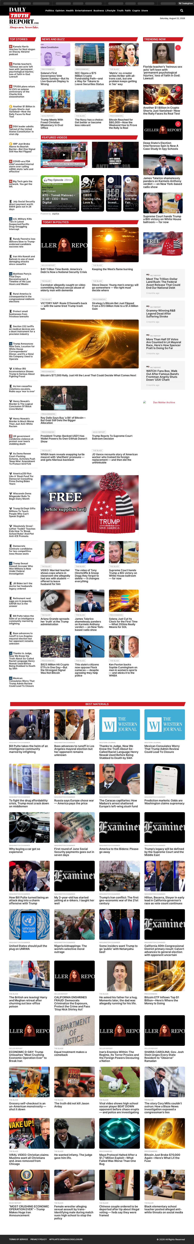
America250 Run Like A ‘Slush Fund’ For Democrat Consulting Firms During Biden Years (21, 478)
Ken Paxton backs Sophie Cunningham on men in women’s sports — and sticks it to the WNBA (123, 670)
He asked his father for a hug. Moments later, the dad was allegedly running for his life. (118, 1000)
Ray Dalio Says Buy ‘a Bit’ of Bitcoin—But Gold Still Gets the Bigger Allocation (63, 420)
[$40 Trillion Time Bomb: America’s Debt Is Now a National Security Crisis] (64, 244)
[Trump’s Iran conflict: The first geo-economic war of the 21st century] (119, 876)
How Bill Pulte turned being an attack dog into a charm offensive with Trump (28, 900)
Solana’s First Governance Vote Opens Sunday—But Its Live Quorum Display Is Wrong (55, 79)
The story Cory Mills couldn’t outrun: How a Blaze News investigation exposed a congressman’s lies (163, 1108)
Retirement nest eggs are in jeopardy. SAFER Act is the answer (20, 602)
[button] (182, 10)
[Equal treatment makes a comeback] (74, 1030)
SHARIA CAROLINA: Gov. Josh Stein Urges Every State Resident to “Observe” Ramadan (164, 1056)
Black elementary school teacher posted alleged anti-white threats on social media (163, 1209)
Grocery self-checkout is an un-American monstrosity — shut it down (27, 1106)
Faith (128, 10)
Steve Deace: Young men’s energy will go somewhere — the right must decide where (115, 287)
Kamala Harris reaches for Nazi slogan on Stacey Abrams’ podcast (22, 50)
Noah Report (48, 116)
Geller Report (48, 265)
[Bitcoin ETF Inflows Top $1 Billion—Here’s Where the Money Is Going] (164, 976)
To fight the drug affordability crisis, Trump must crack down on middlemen (29, 803)
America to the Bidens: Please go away (119, 850)
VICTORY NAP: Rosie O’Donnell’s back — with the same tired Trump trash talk (64, 306)
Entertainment (83, 10)
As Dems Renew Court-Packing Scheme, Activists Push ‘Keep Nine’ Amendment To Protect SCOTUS (22, 458)
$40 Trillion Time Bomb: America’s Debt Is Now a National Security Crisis (64, 270)
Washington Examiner (19, 742)
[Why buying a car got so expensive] (29, 827)
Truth (120, 10)
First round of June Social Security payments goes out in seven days (74, 852)
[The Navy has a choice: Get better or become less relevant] (90, 101)
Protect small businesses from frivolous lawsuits (19, 314)
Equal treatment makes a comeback (70, 1053)
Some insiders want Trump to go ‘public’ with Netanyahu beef (118, 949)
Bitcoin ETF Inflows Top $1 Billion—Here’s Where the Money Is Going (161, 1000)
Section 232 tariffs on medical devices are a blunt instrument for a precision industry (22, 330)
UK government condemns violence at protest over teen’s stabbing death (21, 440)
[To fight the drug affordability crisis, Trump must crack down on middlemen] (29, 779)
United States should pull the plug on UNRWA (28, 947)
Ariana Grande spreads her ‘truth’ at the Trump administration (55, 621)
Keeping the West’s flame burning (112, 269)
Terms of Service (18, 1239)
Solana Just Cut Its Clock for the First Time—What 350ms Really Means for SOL (123, 623)
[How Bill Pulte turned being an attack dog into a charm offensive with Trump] (29, 876)
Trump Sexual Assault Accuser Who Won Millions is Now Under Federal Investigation (21, 568)
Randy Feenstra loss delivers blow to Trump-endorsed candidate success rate (22, 242)
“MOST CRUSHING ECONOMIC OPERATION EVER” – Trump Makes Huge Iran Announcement (29, 1211)
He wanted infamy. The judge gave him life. (73, 1156)
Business (99, 10)
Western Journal (107, 742)
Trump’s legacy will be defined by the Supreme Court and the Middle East (164, 852)
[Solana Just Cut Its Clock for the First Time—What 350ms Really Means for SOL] (124, 601)
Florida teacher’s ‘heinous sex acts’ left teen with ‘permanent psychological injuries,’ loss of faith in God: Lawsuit (21, 70)
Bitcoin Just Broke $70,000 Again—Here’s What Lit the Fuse (162, 1157)
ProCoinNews (48, 69)
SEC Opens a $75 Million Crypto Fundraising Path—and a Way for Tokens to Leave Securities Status (89, 79)
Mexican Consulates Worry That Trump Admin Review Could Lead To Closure (22, 682)
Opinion (60, 10)
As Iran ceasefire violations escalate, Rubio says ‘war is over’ (22, 389)
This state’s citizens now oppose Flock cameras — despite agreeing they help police (87, 670)
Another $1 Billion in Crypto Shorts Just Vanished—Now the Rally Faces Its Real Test (22, 111)
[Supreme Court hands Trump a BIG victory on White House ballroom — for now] (124, 552)
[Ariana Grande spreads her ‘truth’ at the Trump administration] (55, 601)
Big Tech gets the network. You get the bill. (20, 184)
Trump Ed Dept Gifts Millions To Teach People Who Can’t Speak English (22, 512)
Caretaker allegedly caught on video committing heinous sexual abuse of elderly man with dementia (63, 287)
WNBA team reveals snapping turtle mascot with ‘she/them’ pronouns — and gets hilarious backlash (63, 457)
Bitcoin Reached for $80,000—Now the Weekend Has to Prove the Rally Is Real (123, 124)
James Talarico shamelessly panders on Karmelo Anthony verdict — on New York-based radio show (89, 624)
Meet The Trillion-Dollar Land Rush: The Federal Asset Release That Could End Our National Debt (163, 283)
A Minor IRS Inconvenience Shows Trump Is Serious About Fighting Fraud (22, 372)
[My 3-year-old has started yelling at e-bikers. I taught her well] (74, 876)
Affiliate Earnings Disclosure (66, 1239)
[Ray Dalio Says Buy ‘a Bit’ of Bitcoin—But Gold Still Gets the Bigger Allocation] (64, 398)
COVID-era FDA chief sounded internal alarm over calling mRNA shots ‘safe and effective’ (21, 166)
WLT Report (155, 275)
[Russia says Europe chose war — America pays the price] (74, 779)
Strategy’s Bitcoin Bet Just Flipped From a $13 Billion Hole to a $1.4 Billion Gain (115, 306)
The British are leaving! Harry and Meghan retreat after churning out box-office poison (28, 1002)
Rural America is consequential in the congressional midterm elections (21, 297)
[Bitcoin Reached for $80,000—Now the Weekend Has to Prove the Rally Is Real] (124, 101)
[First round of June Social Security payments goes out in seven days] (74, 827)
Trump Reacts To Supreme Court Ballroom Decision (112, 437)
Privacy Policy (38, 1239)
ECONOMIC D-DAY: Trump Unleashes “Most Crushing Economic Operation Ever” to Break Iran (28, 1056)
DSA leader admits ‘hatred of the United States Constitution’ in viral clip (21, 130)
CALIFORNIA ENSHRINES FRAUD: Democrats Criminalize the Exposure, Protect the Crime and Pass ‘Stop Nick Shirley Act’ (72, 1003)
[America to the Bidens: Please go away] (119, 827)
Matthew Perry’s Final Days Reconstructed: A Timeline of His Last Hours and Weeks (20, 278)
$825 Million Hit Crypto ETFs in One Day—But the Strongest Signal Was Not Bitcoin (55, 668)
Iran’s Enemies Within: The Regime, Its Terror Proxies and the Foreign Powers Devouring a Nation (119, 1056)
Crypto (136, 10)
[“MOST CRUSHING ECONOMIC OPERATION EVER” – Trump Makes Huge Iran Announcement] (29, 1185)
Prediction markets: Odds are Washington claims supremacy (164, 802)
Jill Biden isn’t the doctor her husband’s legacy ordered (20, 586)
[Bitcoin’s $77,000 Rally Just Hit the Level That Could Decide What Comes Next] (90, 344)
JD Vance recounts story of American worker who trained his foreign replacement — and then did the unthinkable (115, 458)
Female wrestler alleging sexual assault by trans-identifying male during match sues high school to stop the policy (73, 1212)
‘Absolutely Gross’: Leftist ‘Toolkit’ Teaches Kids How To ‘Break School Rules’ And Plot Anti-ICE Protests (22, 531)
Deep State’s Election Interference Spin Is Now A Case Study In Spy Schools (160, 145)
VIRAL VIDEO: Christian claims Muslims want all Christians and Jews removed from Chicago (29, 1159)
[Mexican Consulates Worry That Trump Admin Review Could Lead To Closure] (164, 724)
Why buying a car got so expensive (24, 850)
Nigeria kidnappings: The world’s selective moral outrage (70, 949)
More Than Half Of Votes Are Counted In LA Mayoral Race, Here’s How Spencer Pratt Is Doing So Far (163, 344)
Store (144, 10)
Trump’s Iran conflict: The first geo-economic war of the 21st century (119, 900)
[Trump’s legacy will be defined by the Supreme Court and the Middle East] (164, 827)
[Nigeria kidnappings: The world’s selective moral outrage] (74, 924)
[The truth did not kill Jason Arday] (74, 1082)
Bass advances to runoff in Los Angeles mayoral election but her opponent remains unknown (21, 638)
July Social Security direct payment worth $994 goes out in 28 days (22, 205)
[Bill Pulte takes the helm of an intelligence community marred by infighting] (29, 724)
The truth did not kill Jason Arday (71, 1105)
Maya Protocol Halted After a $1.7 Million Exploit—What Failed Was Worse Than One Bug (118, 1159)
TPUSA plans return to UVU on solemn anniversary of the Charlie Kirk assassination (22, 91)
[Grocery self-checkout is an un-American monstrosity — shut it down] (29, 1082)
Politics (49, 10)
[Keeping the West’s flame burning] (115, 244)
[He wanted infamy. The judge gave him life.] (74, 1133)
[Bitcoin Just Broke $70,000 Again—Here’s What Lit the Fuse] (164, 1133)
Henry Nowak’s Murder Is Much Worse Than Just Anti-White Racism (21, 422)
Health (70, 10)
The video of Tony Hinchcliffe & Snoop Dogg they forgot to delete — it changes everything (87, 576)
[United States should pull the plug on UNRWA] (29, 924)
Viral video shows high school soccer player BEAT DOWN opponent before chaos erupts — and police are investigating (119, 1108)
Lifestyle (110, 10)
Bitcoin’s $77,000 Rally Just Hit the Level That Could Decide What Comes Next (88, 375)
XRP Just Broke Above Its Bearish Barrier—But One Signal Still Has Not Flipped (22, 147)
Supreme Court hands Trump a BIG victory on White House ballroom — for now (123, 574)
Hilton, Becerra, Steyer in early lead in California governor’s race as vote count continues (164, 900)
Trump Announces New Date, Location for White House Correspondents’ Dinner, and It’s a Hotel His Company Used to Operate (22, 351)
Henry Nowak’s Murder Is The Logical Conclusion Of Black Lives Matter (21, 405)
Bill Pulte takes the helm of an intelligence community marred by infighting (21, 619)
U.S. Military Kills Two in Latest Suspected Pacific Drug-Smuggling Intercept (20, 223)
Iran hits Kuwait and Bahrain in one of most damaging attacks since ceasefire (22, 260)
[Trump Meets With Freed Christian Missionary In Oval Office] (55, 101)
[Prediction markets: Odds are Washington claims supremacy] (164, 779)
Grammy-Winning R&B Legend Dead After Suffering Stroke (160, 313)
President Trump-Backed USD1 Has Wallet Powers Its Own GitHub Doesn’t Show (64, 438)
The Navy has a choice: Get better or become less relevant (89, 122)
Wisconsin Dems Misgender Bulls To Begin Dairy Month (20, 496)
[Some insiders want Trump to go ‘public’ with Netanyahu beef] (119, 924)
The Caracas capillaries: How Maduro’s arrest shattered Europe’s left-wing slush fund (118, 803)
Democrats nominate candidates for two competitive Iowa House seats (20, 550)
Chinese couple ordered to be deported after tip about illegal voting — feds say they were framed (119, 1211)
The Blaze (114, 69)
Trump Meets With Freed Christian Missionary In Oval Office (52, 124)
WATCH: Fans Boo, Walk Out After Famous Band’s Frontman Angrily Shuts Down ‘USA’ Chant (162, 375)
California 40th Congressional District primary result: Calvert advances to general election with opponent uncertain (164, 950)
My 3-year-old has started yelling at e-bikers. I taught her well (74, 900)
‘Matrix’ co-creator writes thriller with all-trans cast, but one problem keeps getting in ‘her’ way (123, 79)
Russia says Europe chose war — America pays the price (74, 802)
